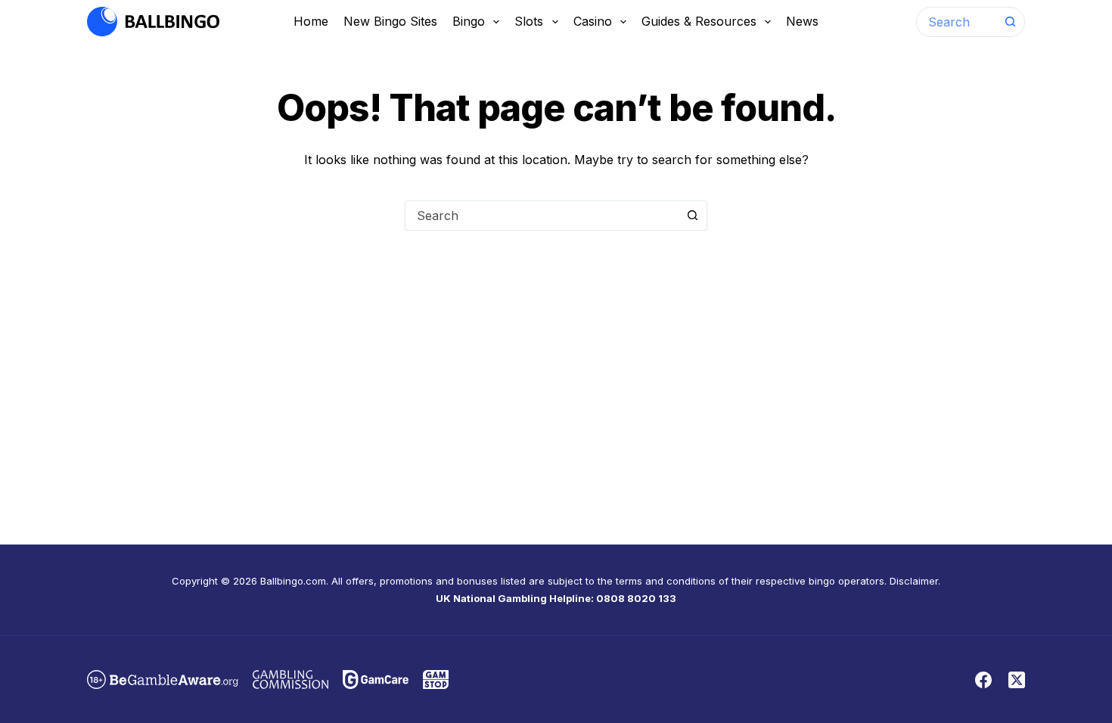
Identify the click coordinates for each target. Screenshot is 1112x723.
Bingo (468, 21)
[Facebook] (983, 680)
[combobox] (956, 22)
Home (311, 21)
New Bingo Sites (390, 21)
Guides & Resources (698, 21)
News (802, 21)
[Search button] (1010, 22)
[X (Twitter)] (1016, 680)
